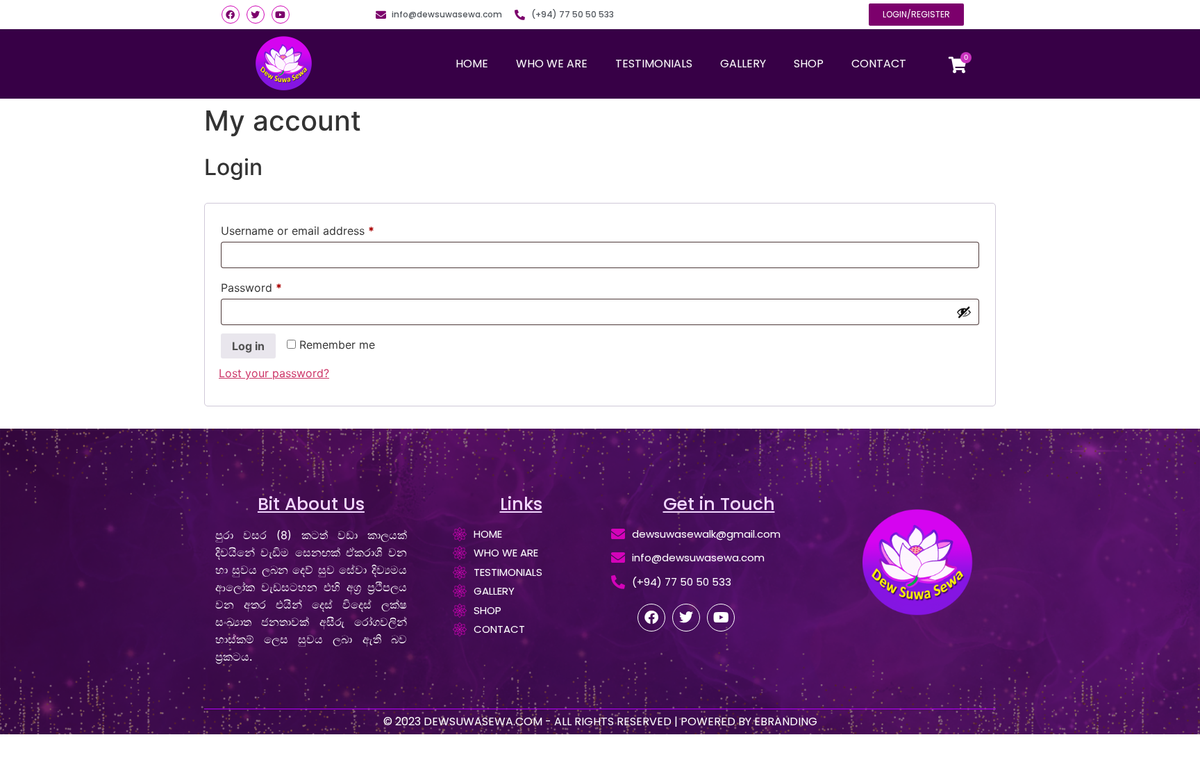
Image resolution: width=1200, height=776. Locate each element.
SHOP (809, 64)
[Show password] (964, 312)
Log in (248, 346)
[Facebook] (231, 15)
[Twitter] (256, 15)
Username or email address (320, 229)
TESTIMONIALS (653, 64)
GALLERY (743, 64)
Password (274, 285)
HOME (472, 64)
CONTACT (878, 64)
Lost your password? (274, 373)
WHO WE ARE (552, 64)
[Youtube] (281, 15)
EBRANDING (785, 721)
